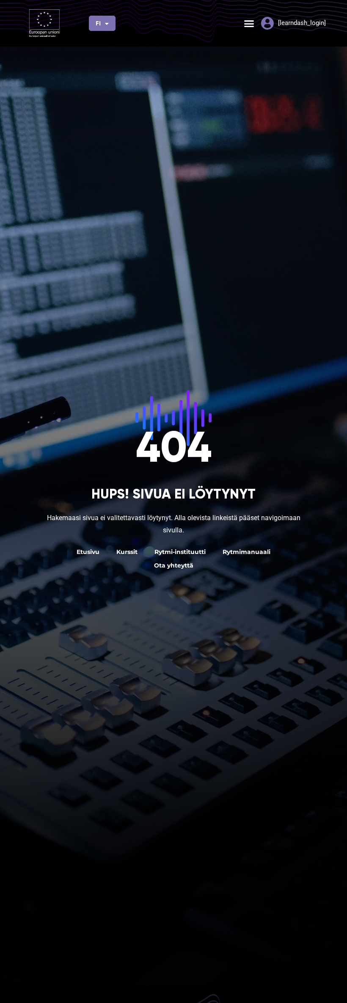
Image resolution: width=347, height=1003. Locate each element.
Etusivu (88, 552)
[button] (249, 23)
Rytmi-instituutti (180, 552)
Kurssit (127, 552)
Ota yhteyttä (173, 565)
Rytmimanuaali (246, 552)
